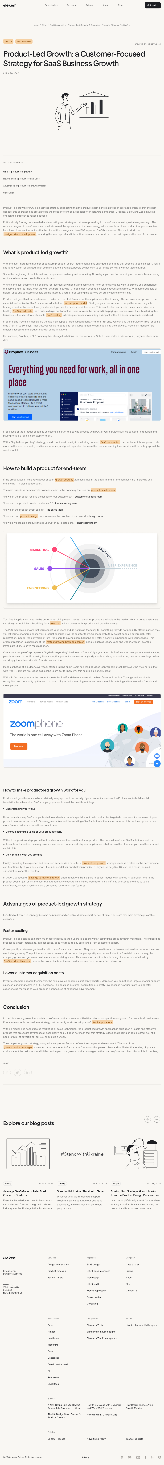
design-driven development (20, 234)
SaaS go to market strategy (44, 877)
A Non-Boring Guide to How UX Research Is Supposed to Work (64, 1406)
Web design (93, 1277)
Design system (94, 1297)
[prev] (147, 1119)
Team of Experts (134, 1438)
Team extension (56, 1277)
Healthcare (53, 1338)
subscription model (76, 303)
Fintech (51, 1331)
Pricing (89, 5)
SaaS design (93, 1264)
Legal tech (53, 1384)
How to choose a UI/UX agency (142, 1325)
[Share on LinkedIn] (28, 1072)
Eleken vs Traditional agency (102, 1338)
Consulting (92, 1303)
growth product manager (18, 1047)
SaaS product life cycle (17, 961)
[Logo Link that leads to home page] (9, 5)
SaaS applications (102, 1022)
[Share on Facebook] (7, 1072)
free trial (55, 623)
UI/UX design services (98, 1271)
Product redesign (57, 1271)
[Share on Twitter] (17, 1072)
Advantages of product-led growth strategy (24, 185)
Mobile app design (96, 1290)
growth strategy (64, 479)
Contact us (131, 1290)
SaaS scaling (54, 315)
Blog (120, 5)
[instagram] (159, 1457)
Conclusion (8, 192)
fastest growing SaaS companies (65, 641)
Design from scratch (58, 1264)
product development (103, 490)
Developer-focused (58, 1364)
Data (50, 1351)
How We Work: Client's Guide (102, 1414)
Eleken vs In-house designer (101, 1331)
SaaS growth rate (23, 311)
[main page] (9, 1263)
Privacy (85, 1457)
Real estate (53, 1377)
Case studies (51, 5)
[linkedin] (152, 1457)
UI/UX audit (93, 1284)
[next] (157, 1119)
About (105, 5)
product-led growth (94, 863)
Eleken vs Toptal (95, 1325)
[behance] (129, 1457)
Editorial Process (56, 1438)
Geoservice (53, 1357)
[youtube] (138, 1457)
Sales (50, 1325)
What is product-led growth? (17, 171)
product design (28, 516)
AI (49, 1370)
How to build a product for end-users (22, 178)
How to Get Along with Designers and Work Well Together (104, 1406)
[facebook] (145, 1457)
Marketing (53, 1344)
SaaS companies (110, 442)
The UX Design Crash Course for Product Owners (65, 1416)
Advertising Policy (96, 1438)
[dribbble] (122, 1457)
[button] (71, 5)
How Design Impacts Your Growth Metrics (139, 1406)
